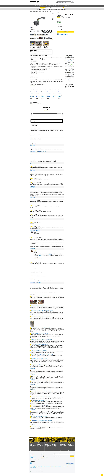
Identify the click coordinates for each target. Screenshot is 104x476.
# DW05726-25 (40, 255)
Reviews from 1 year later (35, 124)
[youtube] (73, 464)
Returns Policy (32, 455)
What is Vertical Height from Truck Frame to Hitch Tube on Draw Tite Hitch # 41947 (42, 354)
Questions (68, 17)
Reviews (63, 17)
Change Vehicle (58, 7)
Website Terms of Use (33, 467)
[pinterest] (69, 464)
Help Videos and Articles (44, 457)
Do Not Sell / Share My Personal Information (52, 466)
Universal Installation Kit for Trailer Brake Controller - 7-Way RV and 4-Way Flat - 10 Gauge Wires (49, 96)
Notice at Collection (60, 466)
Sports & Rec (41, 5)
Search (42, 458)
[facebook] (67, 464)
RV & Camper (54, 5)
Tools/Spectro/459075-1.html (38, 258)
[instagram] (71, 464)
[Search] (57, 2)
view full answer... (32, 298)
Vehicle (49, 5)
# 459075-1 (50, 254)
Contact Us (31, 457)
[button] (61, 94)
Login (31, 462)
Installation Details (32, 85)
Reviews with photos (34, 125)
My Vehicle (42, 7)
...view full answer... (32, 314)
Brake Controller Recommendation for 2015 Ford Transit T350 (39, 405)
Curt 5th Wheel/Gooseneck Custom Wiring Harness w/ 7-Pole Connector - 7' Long (38, 96)
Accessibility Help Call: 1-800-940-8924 (35, 466)
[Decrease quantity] (58, 29)
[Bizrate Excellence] (32, 471)
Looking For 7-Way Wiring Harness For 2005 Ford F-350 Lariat (39, 333)
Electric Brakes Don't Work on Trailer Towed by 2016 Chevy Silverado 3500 (41, 339)
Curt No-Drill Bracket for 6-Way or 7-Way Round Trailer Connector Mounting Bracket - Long (60, 96)
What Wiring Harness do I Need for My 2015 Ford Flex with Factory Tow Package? (42, 310)
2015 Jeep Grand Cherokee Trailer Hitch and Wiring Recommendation (40, 396)
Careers (42, 455)
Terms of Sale (66, 466)
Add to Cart (66, 31)
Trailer (46, 5)
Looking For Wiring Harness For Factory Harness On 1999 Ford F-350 (40, 327)
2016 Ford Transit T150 (49, 7)
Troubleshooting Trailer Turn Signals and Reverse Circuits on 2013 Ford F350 (41, 420)
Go (63, 7)
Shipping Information (33, 456)
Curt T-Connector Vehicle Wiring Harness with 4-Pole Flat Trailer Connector (43, 96)
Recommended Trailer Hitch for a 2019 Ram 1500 (37, 305)
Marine (58, 5)
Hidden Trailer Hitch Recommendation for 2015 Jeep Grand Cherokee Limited (41, 375)
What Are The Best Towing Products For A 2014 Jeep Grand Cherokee (40, 316)
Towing (36, 5)
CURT (58, 12)
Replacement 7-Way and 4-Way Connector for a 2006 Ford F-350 (40, 364)
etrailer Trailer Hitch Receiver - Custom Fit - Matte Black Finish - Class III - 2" (32, 96)
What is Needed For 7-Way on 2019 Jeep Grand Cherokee (39, 358)
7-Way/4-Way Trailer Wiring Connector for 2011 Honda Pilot (39, 350)
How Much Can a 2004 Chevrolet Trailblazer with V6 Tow (39, 400)
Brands (61, 5)
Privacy (53, 456)
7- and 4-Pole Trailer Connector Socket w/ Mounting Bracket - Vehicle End (54, 96)
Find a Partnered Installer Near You (34, 459)
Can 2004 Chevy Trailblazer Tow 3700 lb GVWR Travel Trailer (39, 344)
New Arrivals (66, 5)
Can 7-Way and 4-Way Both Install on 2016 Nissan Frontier (39, 416)
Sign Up (31, 463)
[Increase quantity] (62, 29)
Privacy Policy (43, 466)
